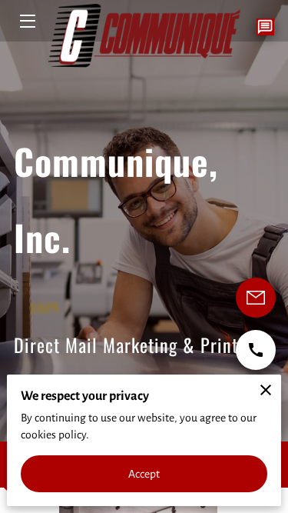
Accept (144, 474)
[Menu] (26, 21)
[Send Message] (256, 298)
